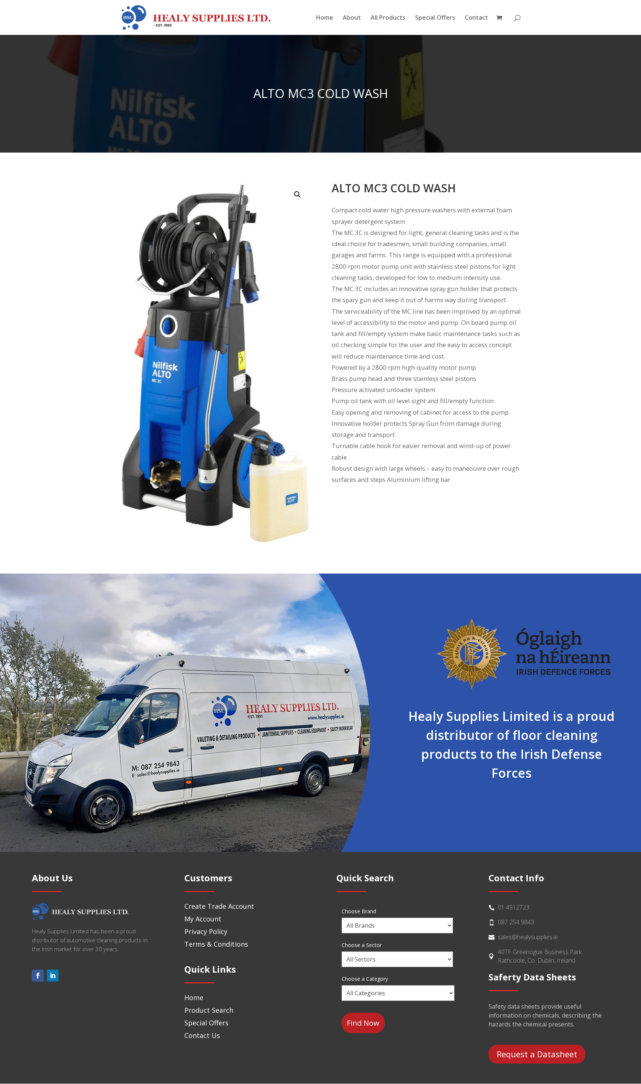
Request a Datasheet (537, 1053)
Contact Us (202, 1035)
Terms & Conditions (216, 944)
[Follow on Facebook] (38, 976)
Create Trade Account (219, 906)
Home (324, 18)
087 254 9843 (516, 922)
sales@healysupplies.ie (528, 937)
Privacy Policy (205, 931)
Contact (476, 18)
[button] (297, 194)
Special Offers (435, 18)
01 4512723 (513, 907)
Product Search (208, 1010)
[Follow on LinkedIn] (53, 976)
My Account (202, 918)
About (352, 18)
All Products (388, 18)
